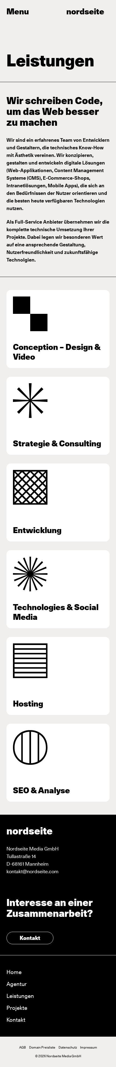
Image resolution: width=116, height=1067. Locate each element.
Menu (17, 11)
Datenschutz (68, 1047)
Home (14, 972)
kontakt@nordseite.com (32, 871)
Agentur (16, 984)
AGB (22, 1047)
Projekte (16, 1008)
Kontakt (30, 938)
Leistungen (20, 996)
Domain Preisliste (42, 1047)
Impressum (88, 1047)
